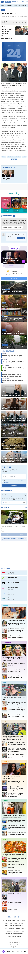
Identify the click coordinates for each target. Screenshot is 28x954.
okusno (5, 839)
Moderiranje (13, 923)
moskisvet (6, 761)
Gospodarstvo (22, 5)
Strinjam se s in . (14, 481)
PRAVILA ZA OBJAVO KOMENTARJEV (12, 227)
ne (3, 531)
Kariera (7, 923)
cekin (4, 721)
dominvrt (6, 800)
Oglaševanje (7, 920)
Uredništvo (15, 920)
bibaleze (5, 605)
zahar (3, 156)
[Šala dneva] (24, 502)
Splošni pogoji (20, 928)
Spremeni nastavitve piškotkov (14, 925)
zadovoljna (7, 642)
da (3, 529)
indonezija (10, 156)
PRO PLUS (22, 920)
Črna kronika (8, 5)
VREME (13, 278)
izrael (24, 156)
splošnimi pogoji (14, 480)
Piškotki (21, 923)
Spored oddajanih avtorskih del (14, 933)
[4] (16, 205)
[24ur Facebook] (15, 917)
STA (5, 22)
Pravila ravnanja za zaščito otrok (14, 931)
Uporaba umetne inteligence (14, 936)
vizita (5, 682)
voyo (4, 878)
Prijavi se (19, 238)
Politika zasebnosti (9, 928)
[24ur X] (19, 917)
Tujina (15, 5)
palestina (14, 159)
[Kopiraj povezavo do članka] (25, 22)
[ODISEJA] (14, 194)
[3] (6, 205)
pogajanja (18, 156)
